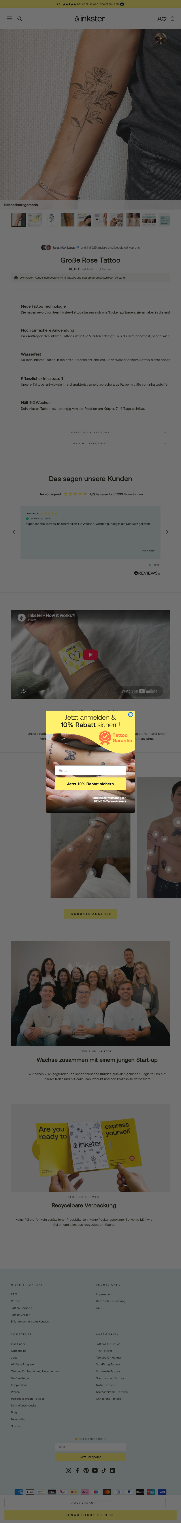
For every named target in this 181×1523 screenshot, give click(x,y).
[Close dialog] (130, 714)
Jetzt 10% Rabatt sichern (90, 784)
